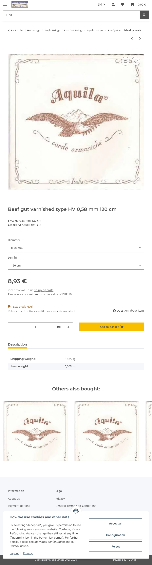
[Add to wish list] (135, 61)
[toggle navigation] (5, 2)
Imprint (14, 553)
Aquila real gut (31, 225)
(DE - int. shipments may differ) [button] (58, 311)
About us (14, 498)
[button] (113, 4)
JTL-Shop (131, 559)
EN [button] (100, 4)
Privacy (28, 553)
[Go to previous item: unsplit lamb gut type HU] (132, 38)
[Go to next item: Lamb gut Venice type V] (140, 38)
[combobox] (76, 248)
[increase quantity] (68, 327)
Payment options (19, 506)
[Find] (144, 15)
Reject (115, 546)
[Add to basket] (11, 51)
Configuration (115, 535)
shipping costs (43, 290)
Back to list (17, 30)
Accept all (115, 523)
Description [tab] (17, 344)
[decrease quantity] (12, 327)
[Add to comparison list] (125, 61)
